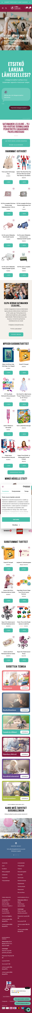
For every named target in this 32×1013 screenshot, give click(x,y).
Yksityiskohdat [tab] (16, 491)
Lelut (3, 865)
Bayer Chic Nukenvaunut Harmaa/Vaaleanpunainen (8, 623)
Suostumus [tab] (5, 491)
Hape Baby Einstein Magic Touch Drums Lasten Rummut (24, 592)
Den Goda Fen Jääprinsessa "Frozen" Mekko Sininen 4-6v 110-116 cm (24, 395)
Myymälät (20, 874)
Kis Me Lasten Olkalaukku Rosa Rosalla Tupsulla (8, 236)
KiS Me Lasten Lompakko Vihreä (23, 267)
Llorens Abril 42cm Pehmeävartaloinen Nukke (8, 591)
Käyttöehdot (21, 883)
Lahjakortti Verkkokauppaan (24, 562)
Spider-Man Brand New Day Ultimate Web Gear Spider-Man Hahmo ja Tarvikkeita (24, 173)
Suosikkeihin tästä (16, 472)
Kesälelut (4, 868)
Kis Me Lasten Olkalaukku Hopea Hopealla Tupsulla (8, 267)
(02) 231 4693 (5, 904)
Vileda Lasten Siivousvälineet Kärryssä (8, 456)
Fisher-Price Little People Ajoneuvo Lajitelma (23, 623)
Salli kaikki (16, 519)
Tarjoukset (4, 877)
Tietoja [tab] (26, 491)
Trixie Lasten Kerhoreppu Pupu (8, 172)
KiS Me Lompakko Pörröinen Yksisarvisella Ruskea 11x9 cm (23, 205)
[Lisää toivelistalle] (14, 157)
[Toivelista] (26, 8)
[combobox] (8, 8)
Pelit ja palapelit (6, 871)
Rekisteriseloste (22, 880)
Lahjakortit (4, 874)
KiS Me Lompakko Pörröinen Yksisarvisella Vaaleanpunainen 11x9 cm (8, 205)
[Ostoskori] (29, 8)
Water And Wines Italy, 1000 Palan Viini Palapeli (8, 365)
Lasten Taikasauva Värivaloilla (8, 426)
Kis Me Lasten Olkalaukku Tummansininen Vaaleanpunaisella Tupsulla (24, 237)
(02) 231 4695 (5, 945)
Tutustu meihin (16, 334)
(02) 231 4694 (21, 906)
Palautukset (21, 889)
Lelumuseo (20, 877)
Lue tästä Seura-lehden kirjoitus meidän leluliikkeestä (16, 143)
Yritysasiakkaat (6, 880)
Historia (20, 868)
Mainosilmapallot (22, 871)
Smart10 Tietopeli (23, 364)
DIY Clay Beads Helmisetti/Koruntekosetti (8, 395)
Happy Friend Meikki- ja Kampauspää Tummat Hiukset (24, 457)
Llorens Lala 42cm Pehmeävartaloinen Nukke (8, 652)
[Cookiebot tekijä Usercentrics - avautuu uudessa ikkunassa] (23, 487)
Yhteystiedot (21, 865)
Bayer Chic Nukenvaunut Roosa (23, 652)
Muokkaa (15, 525)
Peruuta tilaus (21, 892)
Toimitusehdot (21, 886)
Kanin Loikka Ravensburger (24, 425)
